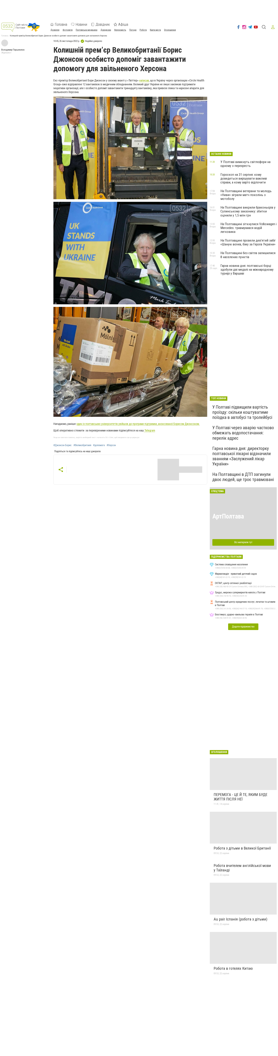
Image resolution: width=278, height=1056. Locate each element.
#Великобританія (82, 445)
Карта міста (155, 30)
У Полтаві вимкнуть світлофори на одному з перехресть (245, 164)
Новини (81, 24)
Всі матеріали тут (243, 542)
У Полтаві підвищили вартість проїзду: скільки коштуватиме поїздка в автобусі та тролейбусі (242, 412)
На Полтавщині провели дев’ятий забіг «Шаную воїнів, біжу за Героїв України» (248, 242)
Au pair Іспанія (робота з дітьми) (240, 919)
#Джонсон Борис (62, 445)
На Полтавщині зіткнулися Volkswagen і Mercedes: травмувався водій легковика (248, 228)
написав (144, 80)
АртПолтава (228, 516)
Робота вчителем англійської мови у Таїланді (242, 867)
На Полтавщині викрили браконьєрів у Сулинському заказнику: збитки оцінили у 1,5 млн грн (247, 211)
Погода (132, 30)
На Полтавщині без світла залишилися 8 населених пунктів (247, 255)
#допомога (99, 445)
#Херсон (111, 445)
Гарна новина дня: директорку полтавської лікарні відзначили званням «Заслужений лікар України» (241, 456)
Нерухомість (120, 30)
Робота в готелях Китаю (233, 968)
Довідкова (106, 30)
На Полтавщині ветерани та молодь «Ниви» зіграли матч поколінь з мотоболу (246, 195)
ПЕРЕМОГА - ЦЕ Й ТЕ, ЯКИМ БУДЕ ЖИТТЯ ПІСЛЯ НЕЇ (240, 796)
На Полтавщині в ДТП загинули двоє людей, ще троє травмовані (243, 477)
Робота (143, 30)
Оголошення (170, 30)
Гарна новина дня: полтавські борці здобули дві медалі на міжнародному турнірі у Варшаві (246, 269)
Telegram (149, 430)
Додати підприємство (243, 626)
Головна (61, 24)
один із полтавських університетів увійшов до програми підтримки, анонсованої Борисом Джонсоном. (138, 423)
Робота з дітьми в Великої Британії (242, 848)
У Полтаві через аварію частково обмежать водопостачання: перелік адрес (243, 433)
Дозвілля (55, 30)
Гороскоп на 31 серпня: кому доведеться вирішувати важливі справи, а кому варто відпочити (243, 178)
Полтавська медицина (86, 30)
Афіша (123, 24)
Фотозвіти (68, 30)
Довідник (103, 24)
